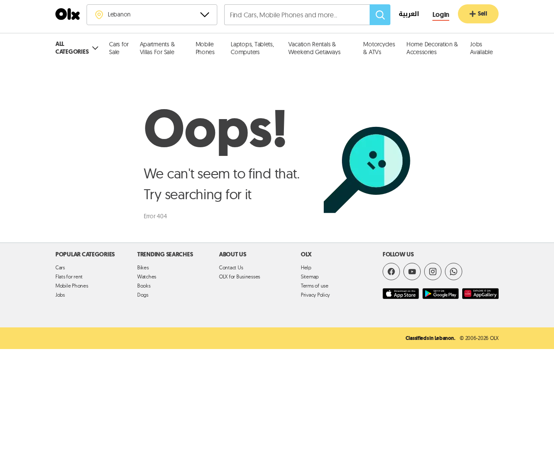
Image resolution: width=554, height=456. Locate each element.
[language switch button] (404, 15)
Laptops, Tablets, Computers (252, 48)
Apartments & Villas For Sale (157, 48)
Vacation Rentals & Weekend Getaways (314, 48)
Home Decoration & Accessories (432, 48)
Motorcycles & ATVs (379, 48)
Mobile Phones (205, 48)
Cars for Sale (119, 48)
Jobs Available (481, 48)
